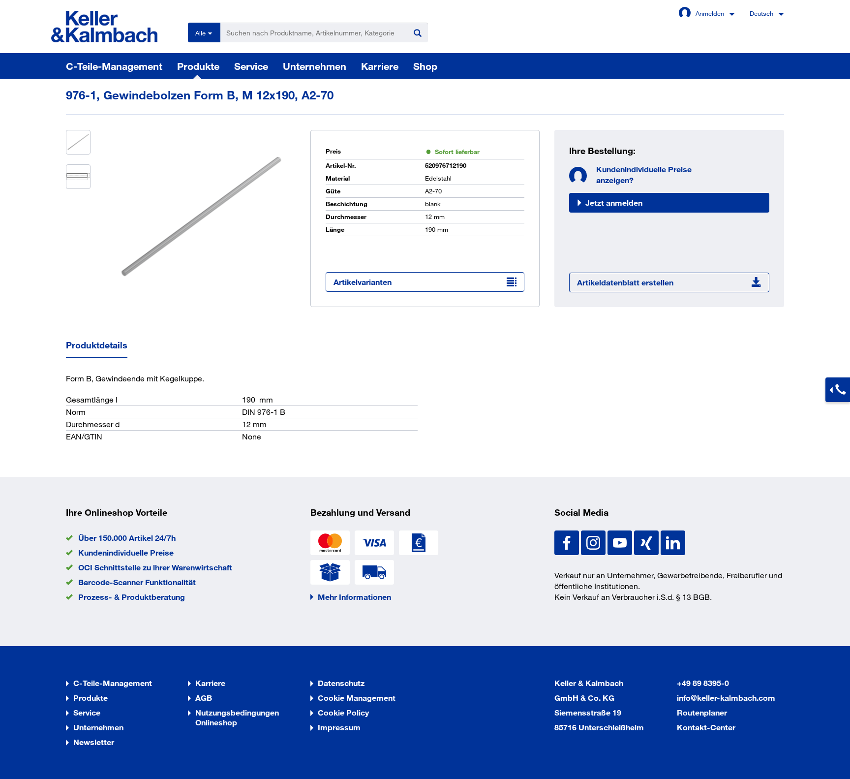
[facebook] (567, 541)
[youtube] (620, 541)
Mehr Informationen (354, 596)
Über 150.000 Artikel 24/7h (127, 537)
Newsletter (93, 742)
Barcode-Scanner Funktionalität (137, 582)
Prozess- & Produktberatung (131, 596)
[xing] (647, 541)
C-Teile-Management (114, 66)
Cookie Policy (343, 712)
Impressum (339, 727)
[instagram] (594, 541)
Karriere (379, 66)
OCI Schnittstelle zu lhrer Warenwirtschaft (155, 567)
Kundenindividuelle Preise (126, 552)
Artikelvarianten (363, 281)
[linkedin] (673, 541)
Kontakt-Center (706, 727)
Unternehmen (314, 66)
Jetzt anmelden (613, 202)
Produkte (198, 66)
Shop (425, 66)
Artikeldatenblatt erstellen (625, 282)
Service (251, 66)
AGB (203, 697)
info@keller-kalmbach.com (726, 697)
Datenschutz (341, 682)
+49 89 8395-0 (703, 682)
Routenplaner (702, 712)
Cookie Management (356, 697)
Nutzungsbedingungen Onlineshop (237, 717)
